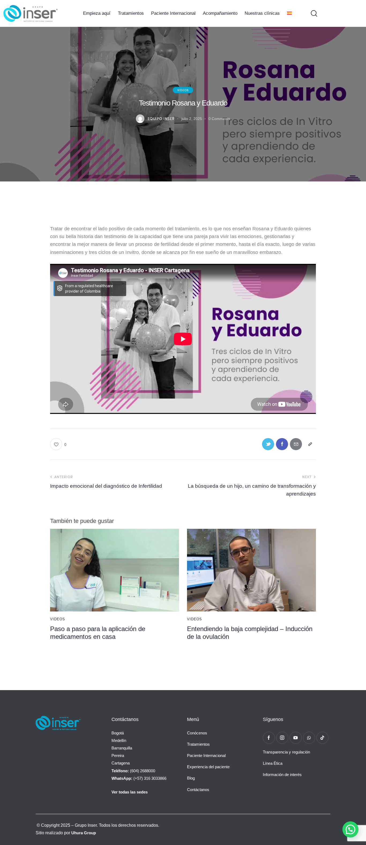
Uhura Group (83, 833)
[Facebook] (282, 444)
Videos (183, 90)
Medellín (118, 740)
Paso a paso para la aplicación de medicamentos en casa (97, 632)
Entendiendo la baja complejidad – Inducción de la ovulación (249, 632)
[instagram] (282, 738)
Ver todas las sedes (129, 792)
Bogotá (117, 733)
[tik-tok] (322, 738)
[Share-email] (296, 444)
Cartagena (120, 763)
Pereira (117, 755)
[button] (58, 444)
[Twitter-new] (268, 444)
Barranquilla (121, 748)
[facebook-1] (269, 738)
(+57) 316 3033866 (138, 778)
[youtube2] (296, 738)
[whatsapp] (309, 738)
